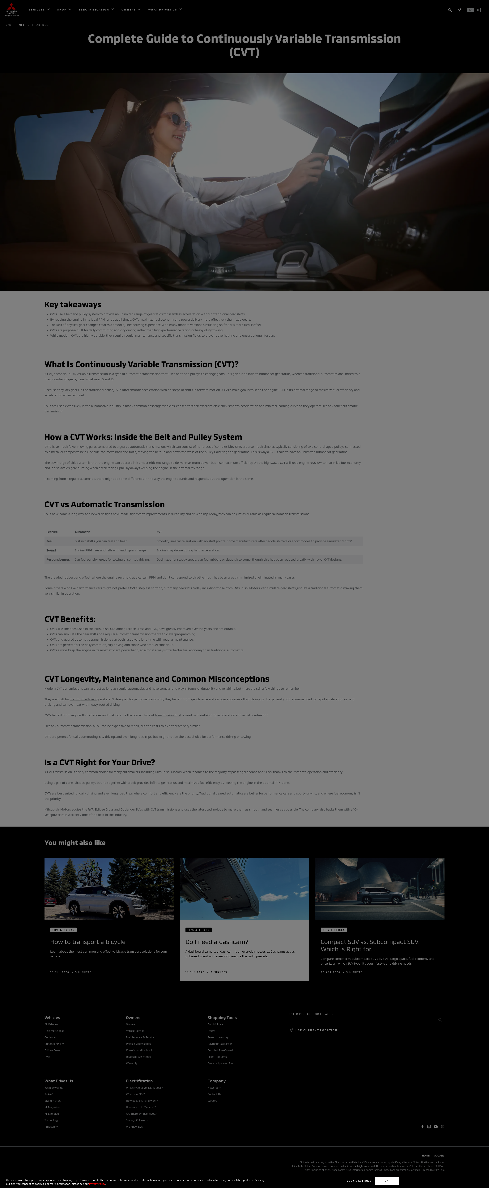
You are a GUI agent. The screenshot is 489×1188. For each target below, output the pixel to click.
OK (387, 1180)
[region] (244, 1181)
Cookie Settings (359, 1180)
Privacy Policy (97, 1183)
